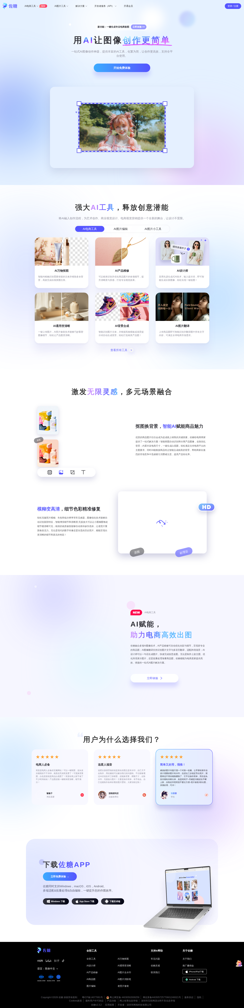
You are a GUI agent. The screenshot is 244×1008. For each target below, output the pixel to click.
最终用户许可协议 (94, 1001)
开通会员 (128, 6)
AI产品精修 (92, 972)
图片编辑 (91, 986)
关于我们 (187, 959)
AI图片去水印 (124, 972)
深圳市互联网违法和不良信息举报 (158, 1001)
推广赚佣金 (188, 965)
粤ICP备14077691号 (92, 997)
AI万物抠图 (123, 959)
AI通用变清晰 (124, 965)
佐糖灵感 (155, 965)
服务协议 (188, 997)
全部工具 (91, 959)
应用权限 (109, 1005)
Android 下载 (195, 979)
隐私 (199, 997)
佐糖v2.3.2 (96, 1005)
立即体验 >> (139, 27)
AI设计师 (91, 965)
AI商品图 (91, 979)
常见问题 (155, 959)
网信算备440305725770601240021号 (162, 997)
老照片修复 (123, 986)
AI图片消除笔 (124, 979)
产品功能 (111, 1001)
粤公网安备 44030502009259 (124, 997)
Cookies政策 (75, 1001)
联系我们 (155, 972)
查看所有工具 (118, 350)
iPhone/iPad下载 (196, 971)
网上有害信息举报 (129, 1001)
